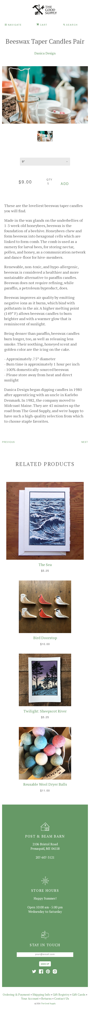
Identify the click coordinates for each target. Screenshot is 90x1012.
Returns (46, 998)
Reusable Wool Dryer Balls (45, 784)
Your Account (30, 998)
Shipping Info (41, 994)
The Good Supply (48, 1003)
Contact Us (61, 998)
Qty (49, 179)
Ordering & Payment (16, 994)
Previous (8, 441)
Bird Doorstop (45, 637)
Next (84, 441)
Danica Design (45, 53)
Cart (43, 24)
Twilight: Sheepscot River (45, 711)
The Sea (45, 564)
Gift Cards (78, 994)
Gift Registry (61, 994)
